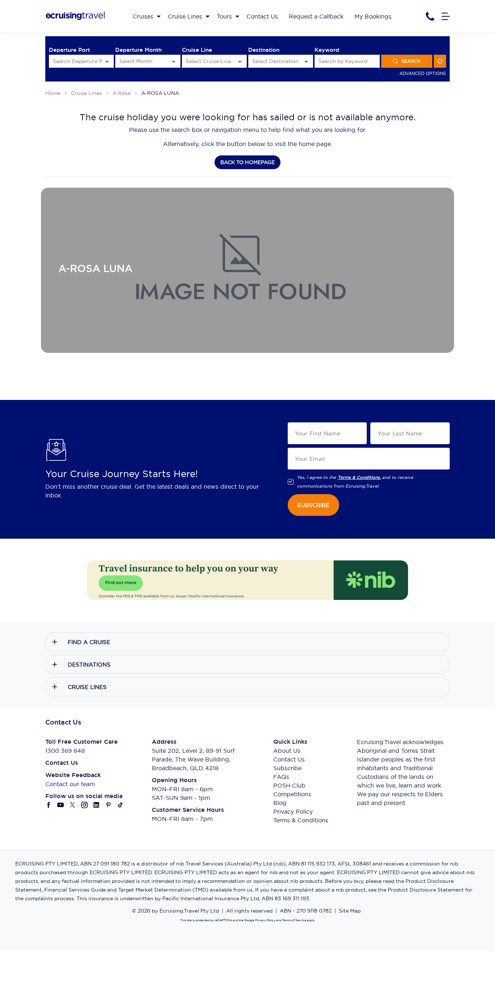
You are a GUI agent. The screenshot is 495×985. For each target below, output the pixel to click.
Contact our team (70, 784)
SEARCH (411, 61)
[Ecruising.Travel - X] (73, 805)
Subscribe (287, 768)
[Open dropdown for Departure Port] (107, 61)
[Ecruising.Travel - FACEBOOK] (49, 805)
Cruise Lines (86, 93)
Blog (280, 802)
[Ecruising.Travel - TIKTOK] (120, 805)
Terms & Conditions (300, 820)
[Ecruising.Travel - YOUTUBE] (61, 805)
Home (52, 93)
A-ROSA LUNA (160, 93)
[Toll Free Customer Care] (430, 16)
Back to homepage (247, 162)
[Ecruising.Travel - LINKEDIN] (97, 805)
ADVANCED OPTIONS (422, 73)
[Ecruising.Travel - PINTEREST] (109, 805)
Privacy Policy (293, 811)
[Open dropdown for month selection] (173, 61)
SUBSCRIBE (313, 505)
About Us (286, 750)
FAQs (281, 776)
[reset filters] (440, 61)
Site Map (350, 910)
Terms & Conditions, (359, 477)
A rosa (121, 93)
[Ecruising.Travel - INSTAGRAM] (85, 805)
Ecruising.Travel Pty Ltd (189, 910)
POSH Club (289, 785)
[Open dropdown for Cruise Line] (240, 61)
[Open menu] (446, 16)
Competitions (292, 794)
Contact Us (289, 759)
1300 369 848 (65, 750)
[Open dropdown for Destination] (306, 61)
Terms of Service (294, 920)
